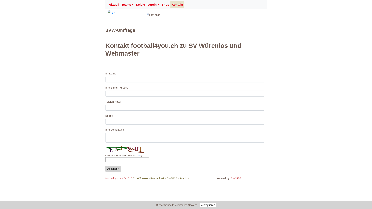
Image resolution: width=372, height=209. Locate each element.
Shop (165, 4)
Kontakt (177, 4)
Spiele (140, 4)
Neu (139, 155)
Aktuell (114, 4)
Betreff (109, 115)
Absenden (113, 168)
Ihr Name (110, 73)
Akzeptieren (208, 205)
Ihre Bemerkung (114, 129)
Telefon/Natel (113, 101)
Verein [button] (152, 4)
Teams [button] (126, 4)
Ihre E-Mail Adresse (116, 87)
